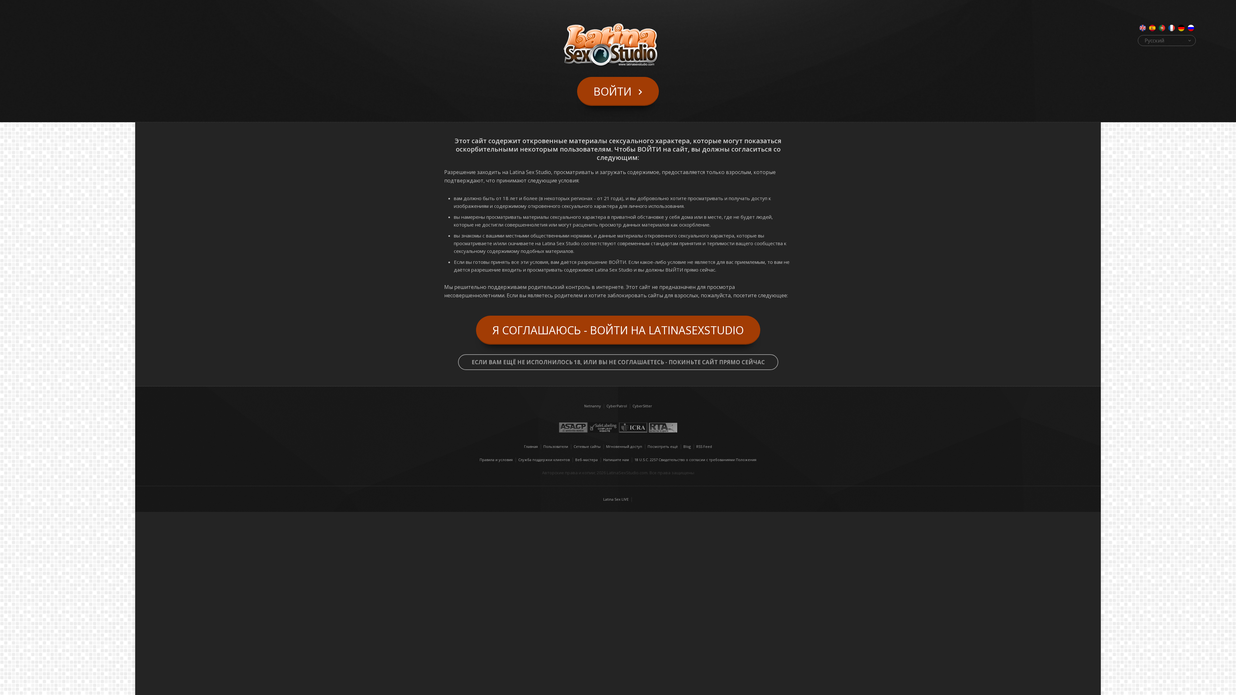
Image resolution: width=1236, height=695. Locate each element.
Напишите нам (616, 459)
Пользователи (555, 446)
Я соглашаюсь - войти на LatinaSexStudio (618, 330)
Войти (613, 91)
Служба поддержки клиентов (544, 459)
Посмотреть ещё (663, 446)
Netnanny (592, 405)
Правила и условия (496, 459)
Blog (687, 446)
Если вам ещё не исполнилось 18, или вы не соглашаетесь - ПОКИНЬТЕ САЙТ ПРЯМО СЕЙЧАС (618, 362)
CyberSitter (642, 405)
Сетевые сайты (587, 446)
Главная (531, 446)
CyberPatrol (616, 405)
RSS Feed (704, 446)
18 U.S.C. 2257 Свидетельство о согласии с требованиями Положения (695, 459)
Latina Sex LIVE (616, 499)
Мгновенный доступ (624, 446)
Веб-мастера (586, 459)
